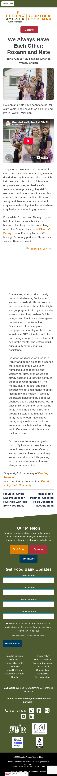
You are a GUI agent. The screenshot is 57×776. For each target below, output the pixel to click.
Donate (29, 29)
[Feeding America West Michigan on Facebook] (40, 711)
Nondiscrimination (42, 659)
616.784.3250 (18, 710)
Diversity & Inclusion (43, 663)
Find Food (18, 549)
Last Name (28, 587)
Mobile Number (29, 611)
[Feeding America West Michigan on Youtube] (24, 717)
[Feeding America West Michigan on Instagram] (48, 711)
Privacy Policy (43, 656)
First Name (28, 575)
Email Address (28, 599)
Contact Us (42, 674)
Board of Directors (14, 656)
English (13, 773)
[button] (7, 3)
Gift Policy (15, 666)
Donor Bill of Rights (14, 663)
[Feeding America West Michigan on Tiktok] (31, 710)
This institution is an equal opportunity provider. (28, 771)
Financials (14, 659)
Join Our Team (14, 670)
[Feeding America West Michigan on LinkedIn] (32, 717)
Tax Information (42, 677)
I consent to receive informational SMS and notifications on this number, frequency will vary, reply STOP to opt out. (28, 627)
